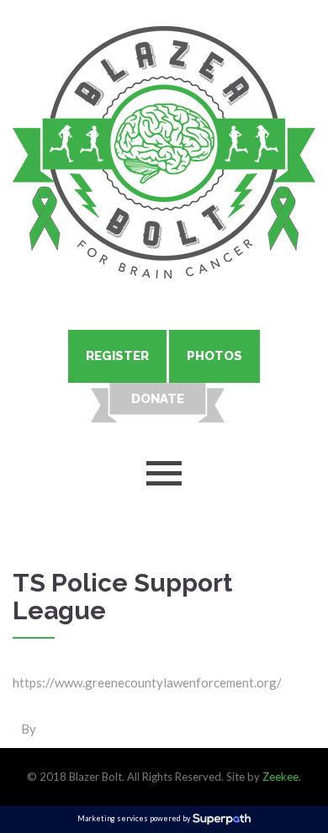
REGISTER (117, 355)
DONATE (157, 398)
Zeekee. (281, 776)
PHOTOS (214, 355)
